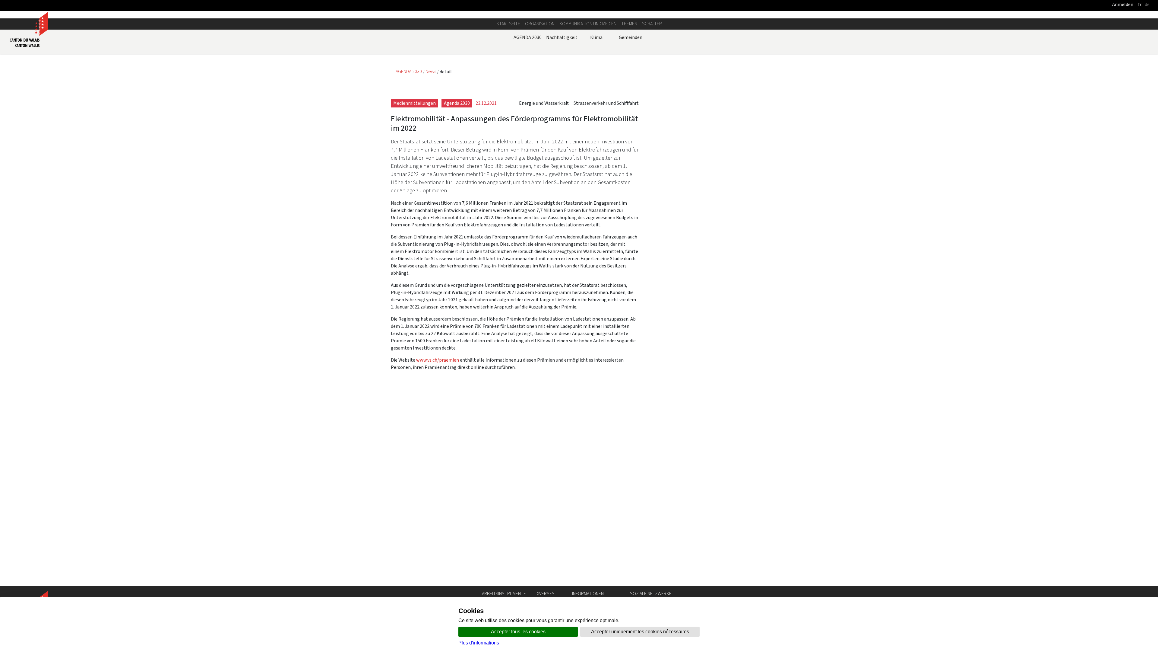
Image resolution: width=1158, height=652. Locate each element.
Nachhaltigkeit (561, 37)
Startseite (508, 24)
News (431, 72)
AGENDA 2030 (528, 37)
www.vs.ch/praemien (437, 360)
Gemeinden (630, 37)
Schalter (652, 24)
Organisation (540, 24)
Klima (596, 37)
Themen (629, 24)
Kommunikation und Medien (587, 24)
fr (1139, 4)
